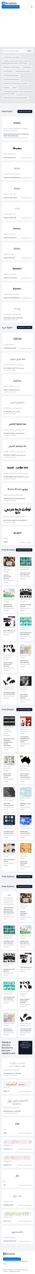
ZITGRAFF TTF (7, 1165)
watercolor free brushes (25, 605)
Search (29, 51)
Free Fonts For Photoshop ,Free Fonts (15, 83)
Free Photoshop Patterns (11, 79)
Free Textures (27, 67)
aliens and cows (9, 258)
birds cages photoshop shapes (7, 775)
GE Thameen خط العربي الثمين (11, 411)
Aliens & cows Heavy (10, 278)
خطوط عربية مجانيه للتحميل (11, 57)
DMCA (5, 1264)
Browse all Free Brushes (24, 550)
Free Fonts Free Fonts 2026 (10, 6)
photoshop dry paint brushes (25, 574)
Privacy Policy (14, 1257)
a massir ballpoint (9, 348)
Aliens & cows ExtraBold (11, 298)
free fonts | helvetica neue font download (16, 1261)
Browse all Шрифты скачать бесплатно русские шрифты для (25, 1045)
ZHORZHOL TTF (7, 1149)
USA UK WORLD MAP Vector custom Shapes (25, 775)
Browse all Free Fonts (25, 111)
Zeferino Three (8, 1205)
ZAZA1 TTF (6, 1091)
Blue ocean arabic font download (15, 520)
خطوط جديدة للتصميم (25, 348)
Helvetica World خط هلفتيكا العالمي (14, 433)
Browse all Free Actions (24, 876)
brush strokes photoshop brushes (8, 664)
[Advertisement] (17, 28)
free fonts (6, 1257)
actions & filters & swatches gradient (15, 98)
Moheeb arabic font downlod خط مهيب (16, 477)
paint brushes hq (9, 631)
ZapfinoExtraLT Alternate (12, 1073)
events (15, 87)
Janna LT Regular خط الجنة (11, 390)
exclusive (6, 87)
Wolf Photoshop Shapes (9, 860)
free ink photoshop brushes (7, 576)
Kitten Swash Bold (9, 157)
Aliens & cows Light (10, 197)
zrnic (5, 1133)
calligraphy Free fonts (10, 320)
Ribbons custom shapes (25, 804)
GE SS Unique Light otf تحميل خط (13, 368)
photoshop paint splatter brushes (9, 693)
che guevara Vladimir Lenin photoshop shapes (25, 739)
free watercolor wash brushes (25, 633)
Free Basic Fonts (26, 158)
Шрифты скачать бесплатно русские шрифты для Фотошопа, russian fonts (15, 62)
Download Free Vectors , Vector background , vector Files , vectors (17, 93)
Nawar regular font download (14, 498)
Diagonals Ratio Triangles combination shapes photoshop (8, 742)
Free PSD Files (7, 71)
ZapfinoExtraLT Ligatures (12, 1111)
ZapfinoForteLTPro (9, 1241)
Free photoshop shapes (11, 75)
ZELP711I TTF (7, 1221)
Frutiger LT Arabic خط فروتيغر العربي (14, 455)
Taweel (5, 542)
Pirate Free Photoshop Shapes (24, 863)
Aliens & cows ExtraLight (12, 177)
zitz (4, 1185)
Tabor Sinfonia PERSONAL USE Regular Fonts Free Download (16, 135)
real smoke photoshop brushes (24, 696)
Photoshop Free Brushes (11, 67)
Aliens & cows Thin (9, 217)
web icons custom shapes (8, 804)
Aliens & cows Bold (9, 237)
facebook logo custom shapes (8, 832)
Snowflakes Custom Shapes (25, 832)
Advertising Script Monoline (13, 318)
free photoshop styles (23, 71)
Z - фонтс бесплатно (10, 1075)
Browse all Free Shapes (24, 709)
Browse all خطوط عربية (24, 327)
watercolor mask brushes (8, 605)
